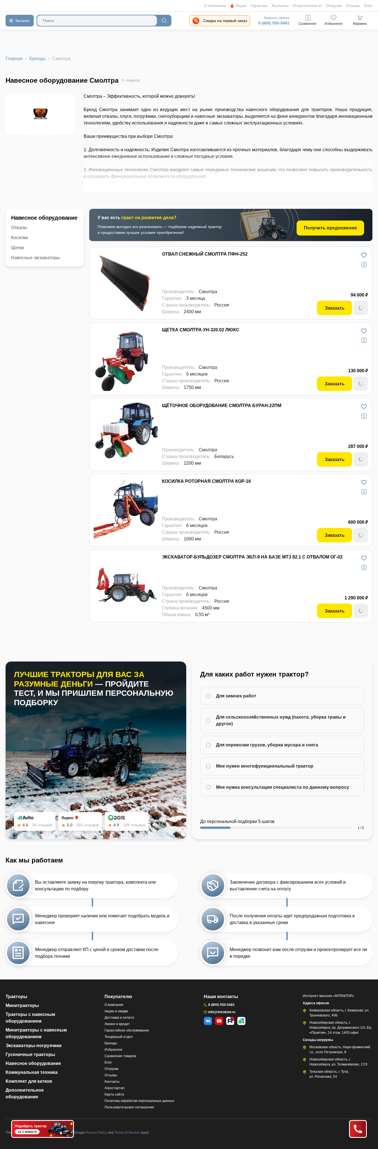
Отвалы (19, 227)
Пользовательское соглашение (129, 1107)
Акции (241, 5)
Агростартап (115, 1088)
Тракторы (16, 996)
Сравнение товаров (120, 1056)
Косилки (19, 237)
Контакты (280, 5)
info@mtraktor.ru (221, 1012)
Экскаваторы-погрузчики (34, 1045)
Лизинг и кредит (117, 1024)
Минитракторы (22, 1005)
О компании (215, 5)
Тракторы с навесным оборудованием (30, 1017)
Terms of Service (127, 1133)
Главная (14, 58)
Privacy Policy (97, 1133)
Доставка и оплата (119, 1018)
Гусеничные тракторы (30, 1054)
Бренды (37, 58)
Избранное (113, 1050)
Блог (368, 5)
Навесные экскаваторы (35, 257)
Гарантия (259, 5)
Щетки (17, 247)
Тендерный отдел (119, 1037)
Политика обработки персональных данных (139, 1101)
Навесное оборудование (44, 218)
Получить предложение (330, 228)
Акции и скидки (116, 1011)
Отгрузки (334, 5)
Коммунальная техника (32, 1072)
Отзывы (353, 5)
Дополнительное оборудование (25, 1093)
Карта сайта (114, 1094)
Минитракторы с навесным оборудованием (36, 1033)
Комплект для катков (29, 1081)
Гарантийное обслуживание (127, 1030)
